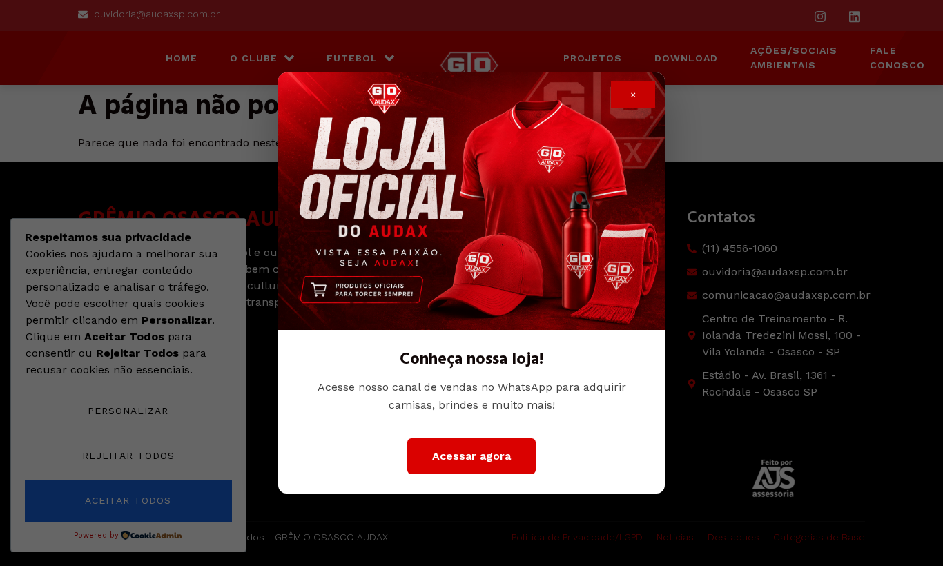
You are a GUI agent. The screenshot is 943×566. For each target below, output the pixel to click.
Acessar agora (471, 455)
